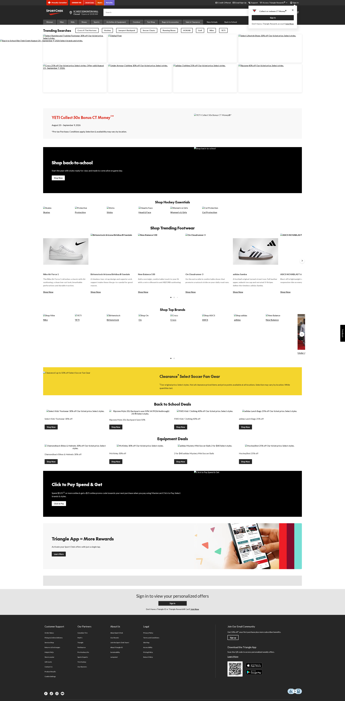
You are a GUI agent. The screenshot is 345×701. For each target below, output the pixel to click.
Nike (212, 30)
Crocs (173, 320)
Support (254, 2)
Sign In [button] (296, 2)
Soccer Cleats (149, 30)
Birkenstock (113, 320)
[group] (65, 264)
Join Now (289, 24)
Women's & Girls (178, 212)
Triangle (80, 643)
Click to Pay (59, 504)
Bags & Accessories (170, 22)
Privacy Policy (148, 633)
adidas (237, 320)
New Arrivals (212, 22)
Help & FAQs (49, 652)
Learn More (59, 554)
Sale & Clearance (193, 22)
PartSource (81, 647)
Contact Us (49, 667)
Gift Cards (48, 662)
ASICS (205, 320)
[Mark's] (100, 2)
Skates (46, 212)
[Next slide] (302, 260)
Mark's (79, 638)
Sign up (233, 638)
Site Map (146, 643)
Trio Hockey (81, 662)
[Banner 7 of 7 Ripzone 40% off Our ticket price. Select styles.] (261, 65)
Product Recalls (50, 672)
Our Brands (114, 638)
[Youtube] (62, 693)
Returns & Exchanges (52, 647)
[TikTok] (51, 693)
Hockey (107, 30)
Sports (96, 22)
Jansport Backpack (126, 30)
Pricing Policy (148, 652)
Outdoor (136, 22)
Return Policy (148, 657)
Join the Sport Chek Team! (119, 643)
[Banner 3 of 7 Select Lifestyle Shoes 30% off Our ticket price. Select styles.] (267, 35)
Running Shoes (169, 30)
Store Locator (49, 657)
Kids (73, 22)
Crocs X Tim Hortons (86, 30)
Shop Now (58, 178)
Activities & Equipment (116, 22)
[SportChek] (89, 2)
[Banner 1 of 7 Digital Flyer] (115, 35)
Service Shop (49, 643)
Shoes (84, 22)
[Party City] (109, 2)
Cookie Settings (50, 676)
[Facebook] (46, 693)
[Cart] (297, 12)
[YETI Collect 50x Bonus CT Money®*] (248, 123)
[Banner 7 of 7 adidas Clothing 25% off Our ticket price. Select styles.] (199, 65)
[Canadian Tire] (76, 2)
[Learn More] (248, 546)
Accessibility (147, 647)
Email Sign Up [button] (240, 2)
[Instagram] (57, 693)
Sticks (110, 212)
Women (49, 22)
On (140, 320)
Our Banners (82, 667)
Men (62, 22)
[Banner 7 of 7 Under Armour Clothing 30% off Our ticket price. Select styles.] (138, 65)
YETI (223, 30)
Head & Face (145, 212)
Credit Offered (224, 2)
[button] (170, 297)
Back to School (231, 22)
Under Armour (305, 353)
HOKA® (187, 30)
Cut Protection (209, 212)
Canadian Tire (82, 633)
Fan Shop (151, 22)
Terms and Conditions (151, 638)
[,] (301, 334)
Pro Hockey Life (83, 652)
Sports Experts (82, 657)
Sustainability (115, 652)
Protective (80, 212)
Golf (200, 30)
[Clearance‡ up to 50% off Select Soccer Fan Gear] (97, 381)
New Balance (272, 320)
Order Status (49, 633)
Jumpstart (114, 657)
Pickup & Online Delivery (54, 638)
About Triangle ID (116, 647)
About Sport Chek (116, 633)
